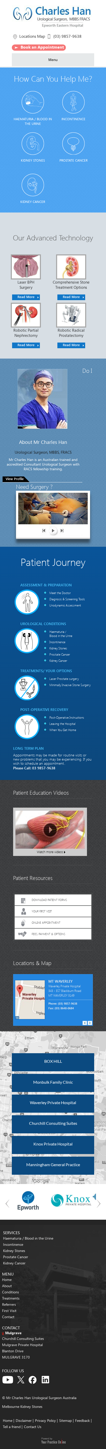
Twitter (21, 1379)
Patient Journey (53, 561)
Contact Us (32, 1426)
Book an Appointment (42, 47)
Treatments (11, 1298)
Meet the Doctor (60, 593)
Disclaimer (24, 1420)
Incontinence (73, 119)
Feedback (82, 1420)
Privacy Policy (46, 1420)
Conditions (10, 1291)
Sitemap (65, 1420)
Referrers (9, 1304)
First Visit (9, 1310)
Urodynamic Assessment (65, 605)
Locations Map (32, 36)
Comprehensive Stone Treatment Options (71, 284)
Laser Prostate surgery (64, 679)
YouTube (8, 1379)
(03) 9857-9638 (67, 36)
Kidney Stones (33, 160)
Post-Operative (66, 717)
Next (90, 1023)
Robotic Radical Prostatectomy (71, 333)
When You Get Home (62, 730)
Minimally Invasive (70, 685)
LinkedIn (47, 1379)
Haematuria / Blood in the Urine (33, 121)
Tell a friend (12, 1426)
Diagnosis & (67, 599)
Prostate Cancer (73, 160)
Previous (85, 1023)
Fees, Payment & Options (48, 934)
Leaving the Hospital (62, 724)
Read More (25, 296)
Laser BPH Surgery (25, 284)
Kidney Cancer (32, 201)
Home (7, 1279)
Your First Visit (42, 911)
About (7, 1285)
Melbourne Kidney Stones (22, 1406)
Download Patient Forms (49, 900)
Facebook (34, 1379)
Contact (8, 1316)
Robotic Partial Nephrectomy (26, 333)
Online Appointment (46, 922)
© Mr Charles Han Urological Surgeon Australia (39, 1397)
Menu (53, 60)
